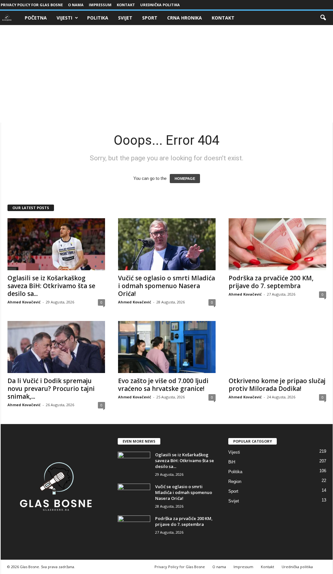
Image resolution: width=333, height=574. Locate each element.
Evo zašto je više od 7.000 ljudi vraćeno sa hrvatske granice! (163, 385)
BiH (231, 462)
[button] (323, 18)
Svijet (125, 18)
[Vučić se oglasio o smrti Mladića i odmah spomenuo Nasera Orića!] (167, 244)
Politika (97, 18)
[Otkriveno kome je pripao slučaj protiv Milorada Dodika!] (277, 347)
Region (234, 481)
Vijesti (64, 18)
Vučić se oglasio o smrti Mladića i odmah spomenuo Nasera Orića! (166, 286)
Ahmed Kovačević (24, 302)
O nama (76, 4)
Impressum (100, 4)
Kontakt (126, 4)
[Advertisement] (166, 73)
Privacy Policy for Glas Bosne (32, 4)
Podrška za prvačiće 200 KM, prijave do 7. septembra (271, 282)
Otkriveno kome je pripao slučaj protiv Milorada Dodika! (277, 385)
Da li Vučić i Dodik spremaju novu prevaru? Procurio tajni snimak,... (51, 389)
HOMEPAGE (185, 178)
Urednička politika (160, 4)
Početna (36, 18)
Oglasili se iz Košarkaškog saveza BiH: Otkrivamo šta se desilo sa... (51, 286)
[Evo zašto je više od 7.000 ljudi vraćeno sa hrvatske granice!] (167, 347)
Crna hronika (184, 18)
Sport (149, 18)
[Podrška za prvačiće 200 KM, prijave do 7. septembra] (277, 244)
